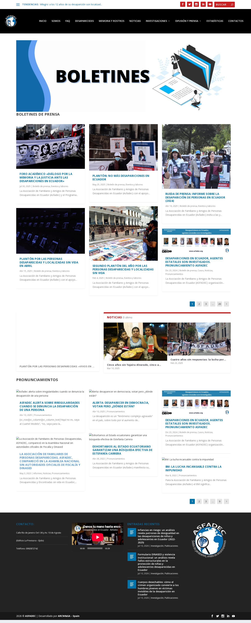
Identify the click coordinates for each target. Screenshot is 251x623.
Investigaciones (156, 21)
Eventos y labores (59, 186)
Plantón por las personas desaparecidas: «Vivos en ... (57, 366)
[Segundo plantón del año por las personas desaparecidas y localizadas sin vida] (123, 233)
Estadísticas (215, 21)
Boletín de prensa (41, 186)
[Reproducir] (76, 548)
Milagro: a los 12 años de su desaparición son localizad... (71, 4)
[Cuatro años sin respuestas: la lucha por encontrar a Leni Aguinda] (199, 339)
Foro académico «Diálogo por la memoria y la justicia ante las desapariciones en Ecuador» (46, 177)
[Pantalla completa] (119, 548)
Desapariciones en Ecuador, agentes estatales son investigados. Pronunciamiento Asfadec (194, 261)
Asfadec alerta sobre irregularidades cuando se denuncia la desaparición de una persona (50, 406)
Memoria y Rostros (111, 21)
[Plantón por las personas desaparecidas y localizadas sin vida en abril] (50, 231)
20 (219, 304)
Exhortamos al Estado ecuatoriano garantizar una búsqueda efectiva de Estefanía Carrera (122, 450)
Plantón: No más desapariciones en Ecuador (121, 177)
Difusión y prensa (186, 21)
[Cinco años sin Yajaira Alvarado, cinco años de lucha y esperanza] (135, 342)
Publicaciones (171, 545)
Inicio (42, 21)
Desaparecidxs (84, 21)
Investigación (157, 545)
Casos (201, 270)
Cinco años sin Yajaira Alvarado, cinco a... (134, 364)
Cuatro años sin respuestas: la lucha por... (198, 359)
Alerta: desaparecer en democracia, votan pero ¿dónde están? (121, 404)
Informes (37, 473)
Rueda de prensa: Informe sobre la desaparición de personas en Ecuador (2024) (195, 197)
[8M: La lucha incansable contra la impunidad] (196, 459)
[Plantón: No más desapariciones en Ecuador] (123, 147)
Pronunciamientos (174, 274)
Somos (56, 21)
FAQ (67, 21)
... (213, 304)
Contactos (235, 21)
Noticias (135, 21)
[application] (97, 537)
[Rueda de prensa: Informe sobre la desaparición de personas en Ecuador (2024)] (196, 156)
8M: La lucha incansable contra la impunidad (193, 468)
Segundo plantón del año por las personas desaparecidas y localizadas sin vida (123, 269)
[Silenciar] (113, 548)
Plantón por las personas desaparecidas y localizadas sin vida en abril (49, 262)
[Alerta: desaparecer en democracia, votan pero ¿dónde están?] (123, 394)
